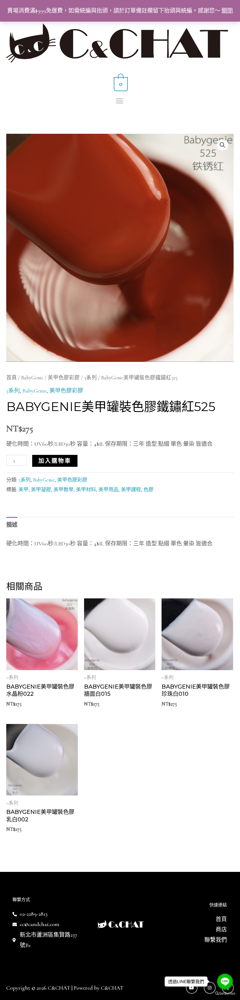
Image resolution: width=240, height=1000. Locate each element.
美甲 (23, 490)
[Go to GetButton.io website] (225, 994)
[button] (222, 145)
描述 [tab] (12, 524)
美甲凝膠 (41, 490)
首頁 (11, 378)
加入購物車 (54, 460)
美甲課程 (131, 490)
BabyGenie (32, 378)
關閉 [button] (227, 10)
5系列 (90, 378)
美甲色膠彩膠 (64, 378)
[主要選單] (120, 101)
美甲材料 (86, 490)
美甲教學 (63, 490)
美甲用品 (108, 490)
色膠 (148, 490)
